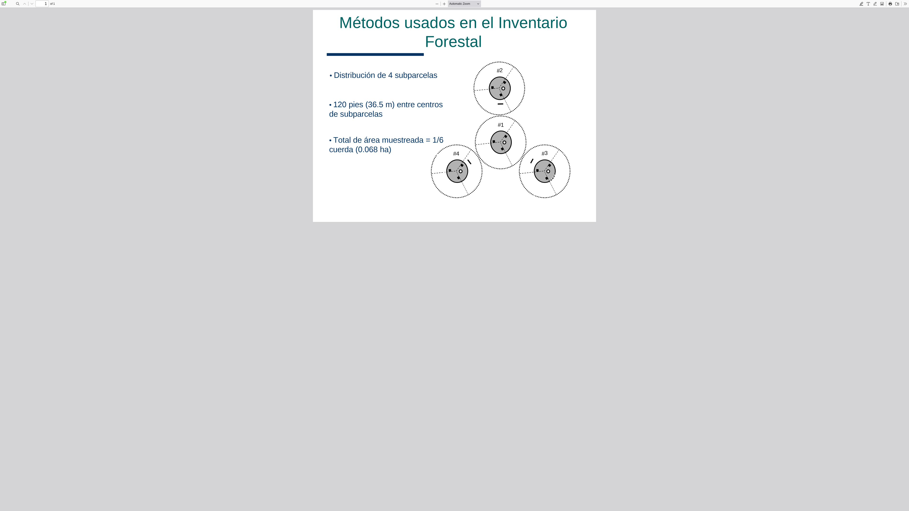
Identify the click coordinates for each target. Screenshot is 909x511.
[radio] (861, 3)
